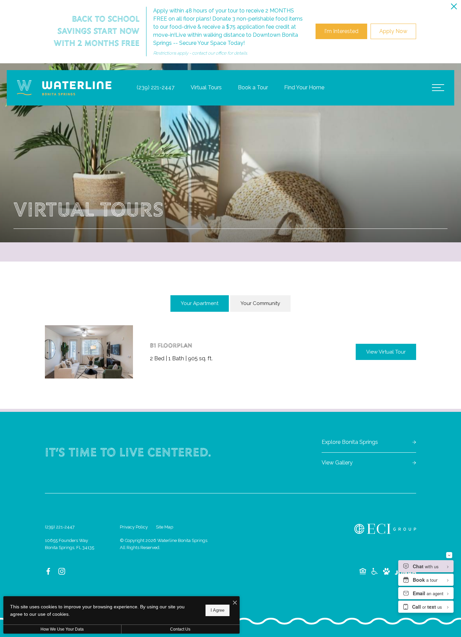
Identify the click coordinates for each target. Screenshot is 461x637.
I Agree (217, 610)
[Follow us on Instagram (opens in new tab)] (61, 571)
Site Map (164, 526)
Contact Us (180, 629)
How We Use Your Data (62, 629)
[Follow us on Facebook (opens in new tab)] (48, 571)
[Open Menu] (438, 87)
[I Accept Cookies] (235, 603)
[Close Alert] (454, 7)
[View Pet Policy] (386, 571)
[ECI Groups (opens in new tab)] (385, 529)
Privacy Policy (134, 526)
